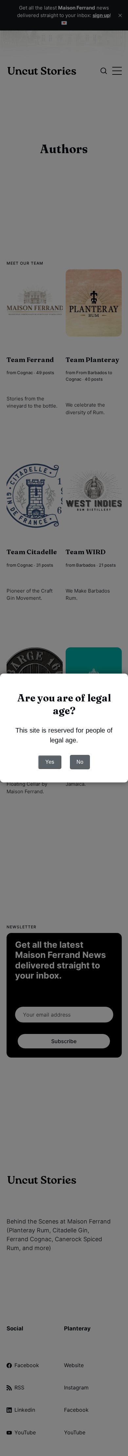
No (79, 762)
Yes (49, 762)
